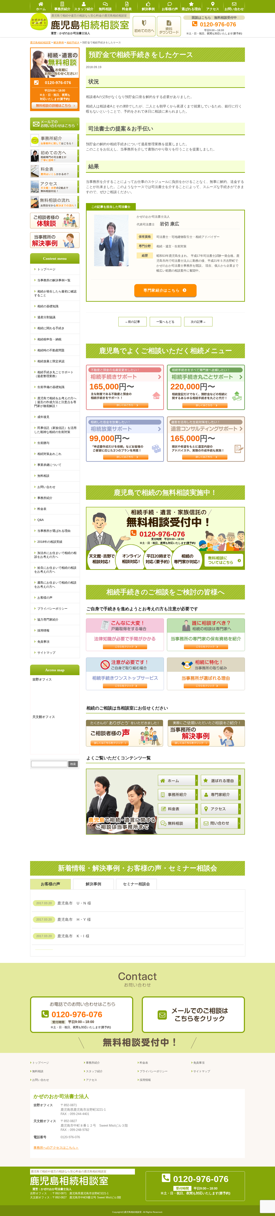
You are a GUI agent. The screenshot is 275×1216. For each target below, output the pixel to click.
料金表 (41, 509)
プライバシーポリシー (52, 608)
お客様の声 (44, 597)
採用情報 (43, 630)
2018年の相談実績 (49, 541)
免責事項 (43, 641)
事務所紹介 (44, 498)
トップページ (46, 269)
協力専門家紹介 (47, 619)
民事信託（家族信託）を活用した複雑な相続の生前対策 (55, 429)
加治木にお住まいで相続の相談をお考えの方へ (55, 554)
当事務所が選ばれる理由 (53, 530)
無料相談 (43, 475)
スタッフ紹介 (94, 1071)
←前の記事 (132, 321)
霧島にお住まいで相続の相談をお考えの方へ (55, 584)
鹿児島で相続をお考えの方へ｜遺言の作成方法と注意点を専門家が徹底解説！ (55, 402)
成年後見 (43, 417)
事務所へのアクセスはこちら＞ (56, 1147)
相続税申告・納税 (49, 339)
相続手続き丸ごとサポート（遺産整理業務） (53, 374)
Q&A (40, 520)
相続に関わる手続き (50, 328)
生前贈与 (43, 443)
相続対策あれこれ (49, 454)
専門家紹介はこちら (162, 290)
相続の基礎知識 (47, 306)
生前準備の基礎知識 (50, 387)
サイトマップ (46, 652)
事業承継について (49, 465)
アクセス (91, 1079)
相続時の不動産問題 (50, 350)
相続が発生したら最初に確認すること (55, 293)
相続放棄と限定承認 (50, 361)
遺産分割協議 (46, 317)
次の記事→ (198, 321)
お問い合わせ (46, 487)
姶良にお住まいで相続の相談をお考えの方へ (55, 569)
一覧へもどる (165, 321)
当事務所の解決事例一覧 (53, 280)
